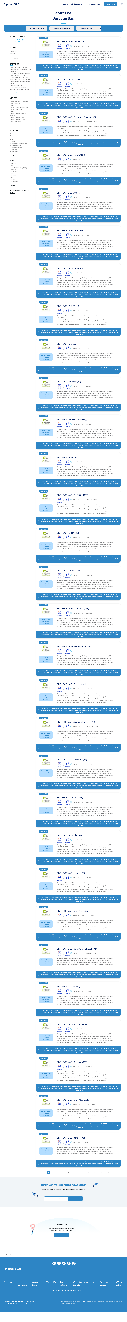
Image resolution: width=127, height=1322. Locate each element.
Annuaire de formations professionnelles (103, 1301)
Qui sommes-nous (9, 1283)
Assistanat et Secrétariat (17, 75)
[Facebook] (59, 1263)
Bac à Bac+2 (13, 53)
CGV (54, 1282)
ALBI (11, 174)
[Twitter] (64, 1263)
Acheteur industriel (16, 109)
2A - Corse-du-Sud (15, 138)
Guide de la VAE (94, 4)
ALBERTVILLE (14, 172)
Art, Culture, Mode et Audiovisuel (20, 73)
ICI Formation (87, 1301)
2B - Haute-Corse (15, 140)
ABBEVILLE (13, 164)
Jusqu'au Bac (14, 51)
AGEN (11, 166)
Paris (23, 1301)
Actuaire (12, 111)
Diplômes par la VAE (78, 4)
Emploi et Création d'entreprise (19, 89)
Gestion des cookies (104, 1283)
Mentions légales (35, 1283)
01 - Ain (12, 134)
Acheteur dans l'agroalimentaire (19, 107)
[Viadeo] (74, 1263)
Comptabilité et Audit (16, 85)
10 (108, 1172)
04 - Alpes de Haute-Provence (19, 143)
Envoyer (75, 1199)
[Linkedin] (54, 1263)
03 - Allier (12, 141)
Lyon (26, 1301)
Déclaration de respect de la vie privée (83, 1283)
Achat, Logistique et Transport (19, 67)
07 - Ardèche (14, 149)
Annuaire (64, 4)
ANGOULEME (14, 182)
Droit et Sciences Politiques (18, 87)
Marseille (31, 1301)
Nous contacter (63, 1283)
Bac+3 (11, 56)
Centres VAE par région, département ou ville (18, 1303)
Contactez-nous (61, 1235)
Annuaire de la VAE (15, 1255)
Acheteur (12, 105)
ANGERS (12, 180)
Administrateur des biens (17, 117)
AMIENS (12, 178)
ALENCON (13, 176)
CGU (47, 1282)
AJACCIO (13, 170)
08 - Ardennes (14, 151)
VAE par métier (119, 1283)
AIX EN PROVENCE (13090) (18, 168)
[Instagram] (69, 1263)
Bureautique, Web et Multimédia (20, 79)
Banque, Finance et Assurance (19, 77)
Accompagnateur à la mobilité (19, 101)
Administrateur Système (17, 119)
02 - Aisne (13, 136)
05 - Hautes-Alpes (15, 145)
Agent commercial (15, 121)
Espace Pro (110, 4)
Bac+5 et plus (14, 58)
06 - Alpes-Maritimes (16, 147)
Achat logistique (15, 103)
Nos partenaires (22, 1283)
